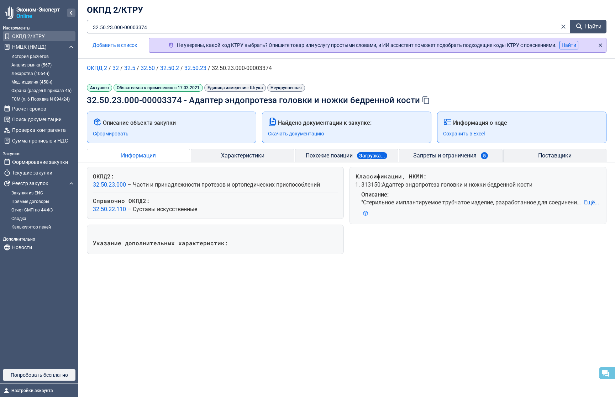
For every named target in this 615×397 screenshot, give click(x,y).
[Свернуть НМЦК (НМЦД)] (71, 46)
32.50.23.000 (110, 184)
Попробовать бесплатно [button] (39, 375)
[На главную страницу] (31, 12)
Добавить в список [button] (115, 45)
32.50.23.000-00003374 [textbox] (120, 27)
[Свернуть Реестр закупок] (71, 183)
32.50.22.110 (110, 209)
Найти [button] (569, 45)
